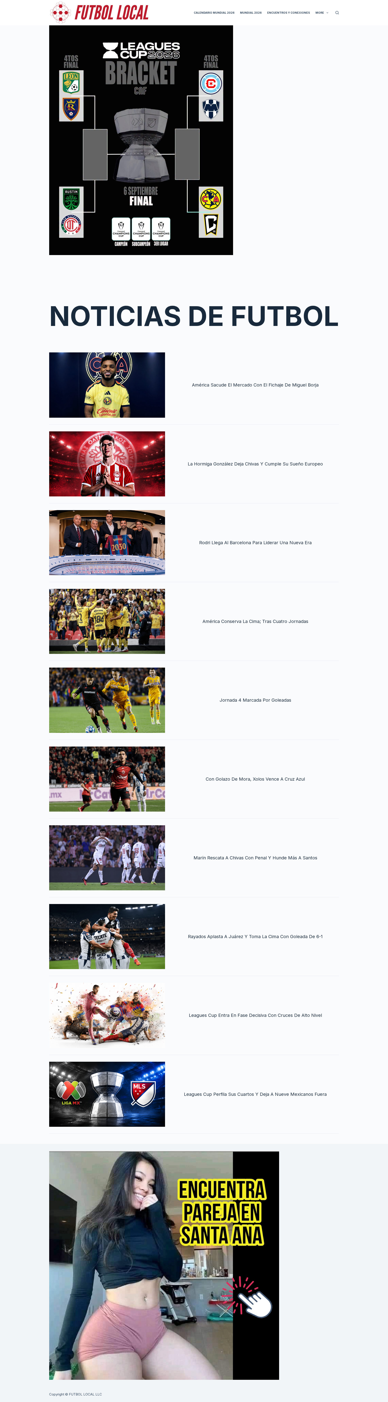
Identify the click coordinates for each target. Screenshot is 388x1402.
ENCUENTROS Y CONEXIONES (288, 12)
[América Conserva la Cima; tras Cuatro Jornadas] (107, 621)
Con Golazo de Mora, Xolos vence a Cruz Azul (255, 779)
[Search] (337, 12)
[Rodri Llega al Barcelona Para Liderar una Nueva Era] (107, 542)
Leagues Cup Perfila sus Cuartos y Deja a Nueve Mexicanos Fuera (255, 1094)
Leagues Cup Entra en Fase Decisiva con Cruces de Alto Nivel (255, 1015)
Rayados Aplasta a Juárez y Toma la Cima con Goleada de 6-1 (255, 936)
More (319, 12)
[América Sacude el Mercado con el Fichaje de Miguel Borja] (107, 384)
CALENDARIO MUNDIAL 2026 (214, 12)
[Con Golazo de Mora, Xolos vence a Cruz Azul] (107, 779)
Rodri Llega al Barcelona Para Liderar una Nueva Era (255, 542)
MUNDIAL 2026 (251, 12)
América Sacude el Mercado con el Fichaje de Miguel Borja (255, 385)
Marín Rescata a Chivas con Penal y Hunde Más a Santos (255, 857)
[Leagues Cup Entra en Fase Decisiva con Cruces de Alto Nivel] (107, 1015)
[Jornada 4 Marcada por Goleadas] (107, 700)
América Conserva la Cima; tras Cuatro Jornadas (255, 621)
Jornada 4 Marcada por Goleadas (255, 700)
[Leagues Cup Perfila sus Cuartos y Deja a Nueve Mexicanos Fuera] (107, 1094)
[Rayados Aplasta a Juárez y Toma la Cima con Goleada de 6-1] (107, 936)
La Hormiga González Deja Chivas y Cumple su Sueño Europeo (255, 464)
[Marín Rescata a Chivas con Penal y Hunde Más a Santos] (107, 857)
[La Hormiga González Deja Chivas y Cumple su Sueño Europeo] (107, 463)
